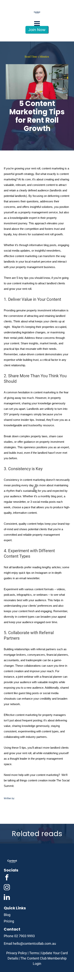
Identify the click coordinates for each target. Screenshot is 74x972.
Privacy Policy (16, 953)
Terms (34, 953)
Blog (7, 915)
